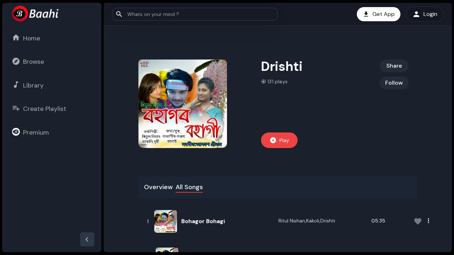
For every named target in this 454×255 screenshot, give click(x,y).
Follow (394, 82)
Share (394, 65)
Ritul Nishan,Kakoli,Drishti (306, 220)
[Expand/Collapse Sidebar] (87, 239)
